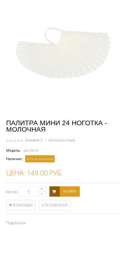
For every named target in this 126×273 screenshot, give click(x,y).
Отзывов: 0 (34, 139)
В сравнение (56, 205)
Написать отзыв (61, 139)
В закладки (22, 205)
